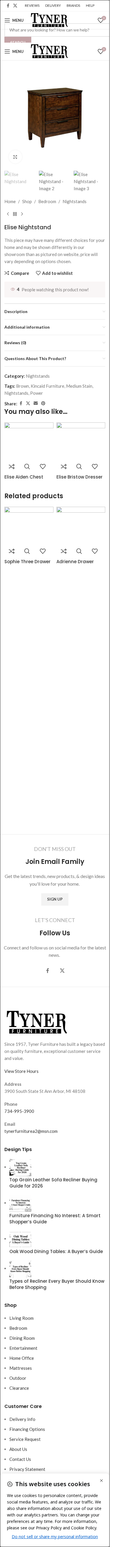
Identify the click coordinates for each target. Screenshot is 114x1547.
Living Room (21, 1318)
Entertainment (23, 1348)
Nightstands (75, 201)
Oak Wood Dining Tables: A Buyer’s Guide (56, 1251)
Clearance (19, 1388)
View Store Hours (21, 1071)
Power (36, 393)
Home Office (21, 1358)
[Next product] (21, 214)
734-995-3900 (19, 1111)
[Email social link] (35, 403)
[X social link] (15, 6)
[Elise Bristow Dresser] (81, 440)
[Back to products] (14, 214)
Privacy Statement (27, 1469)
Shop (27, 201)
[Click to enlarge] (15, 156)
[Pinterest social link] (43, 403)
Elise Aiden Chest (23, 477)
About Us (18, 1449)
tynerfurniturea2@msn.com (31, 1131)
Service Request (25, 1439)
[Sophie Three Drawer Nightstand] (28, 525)
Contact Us (20, 1459)
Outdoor (17, 1378)
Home (10, 201)
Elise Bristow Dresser (79, 477)
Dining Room (22, 1338)
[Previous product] (7, 214)
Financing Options (27, 1429)
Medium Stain (79, 386)
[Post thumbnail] (20, 1167)
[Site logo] (49, 19)
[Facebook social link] (7, 6)
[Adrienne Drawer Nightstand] (81, 525)
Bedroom (47, 201)
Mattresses (20, 1368)
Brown (22, 386)
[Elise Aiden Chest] (28, 440)
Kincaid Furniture (47, 386)
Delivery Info (22, 1419)
